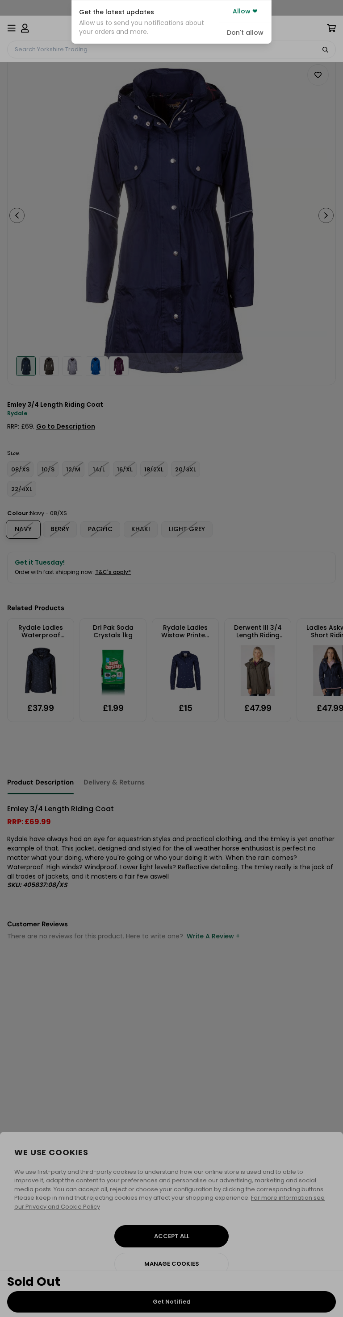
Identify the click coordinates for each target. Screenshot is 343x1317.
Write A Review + (213, 936)
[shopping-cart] (331, 28)
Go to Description (65, 426)
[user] (25, 28)
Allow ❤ (245, 11)
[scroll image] (26, 366)
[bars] (11, 28)
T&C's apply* (113, 572)
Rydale (17, 413)
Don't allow (245, 32)
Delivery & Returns (114, 782)
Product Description (40, 782)
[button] (145, 21)
